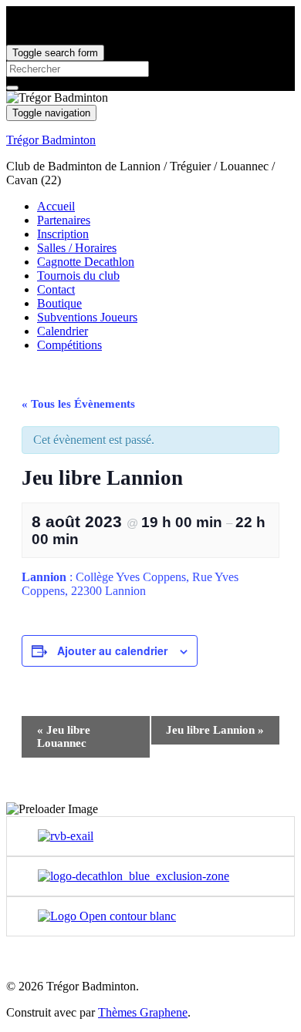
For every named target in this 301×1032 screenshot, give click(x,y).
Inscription (63, 233)
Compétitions (69, 344)
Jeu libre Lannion (215, 730)
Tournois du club (78, 275)
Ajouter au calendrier (112, 650)
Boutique (59, 303)
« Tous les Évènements (78, 404)
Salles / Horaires (77, 247)
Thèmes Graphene (143, 1012)
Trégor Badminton (51, 139)
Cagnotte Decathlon (85, 261)
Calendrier (62, 331)
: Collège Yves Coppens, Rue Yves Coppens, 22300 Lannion (130, 583)
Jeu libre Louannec (63, 736)
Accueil (56, 206)
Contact (56, 289)
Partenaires (63, 220)
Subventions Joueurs (87, 317)
